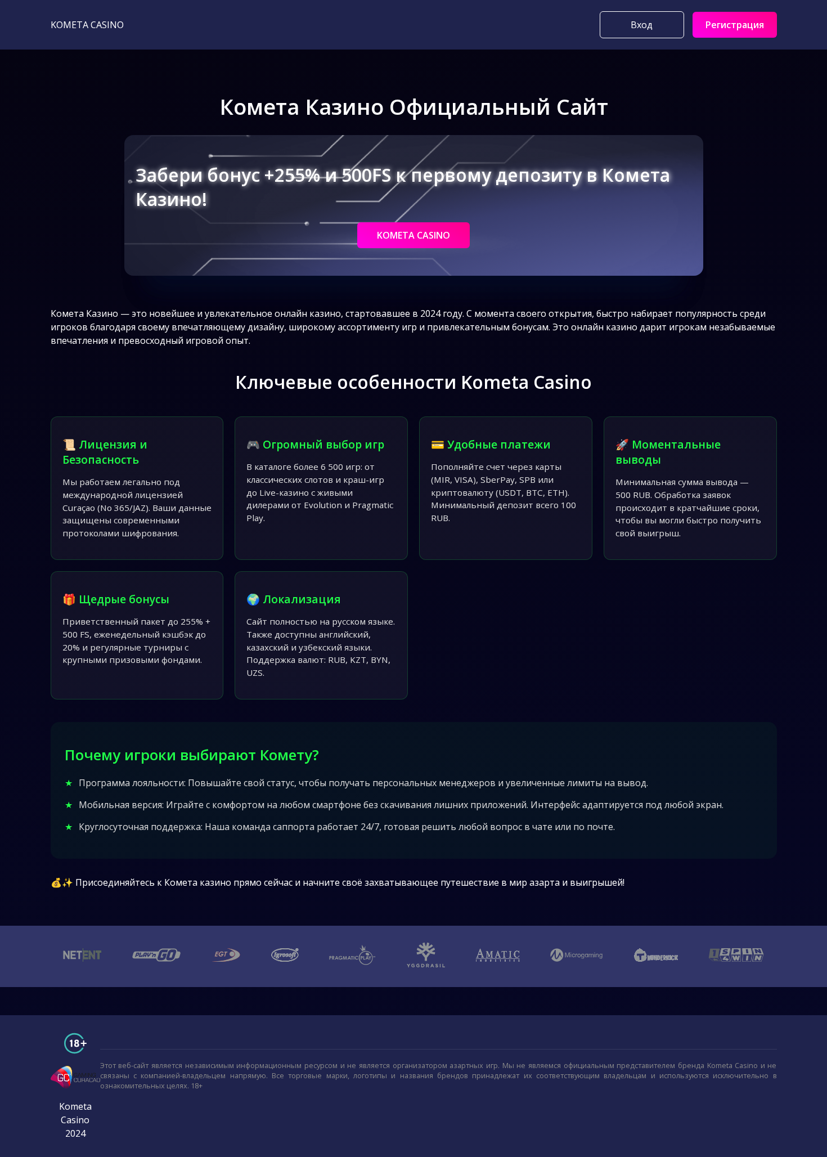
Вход (642, 25)
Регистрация (734, 25)
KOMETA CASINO (413, 235)
